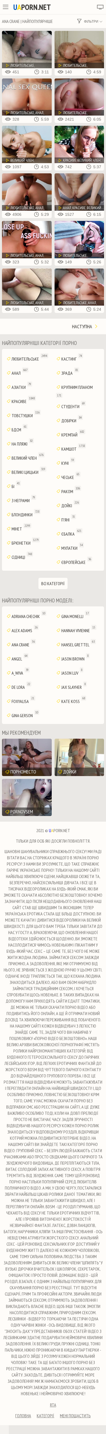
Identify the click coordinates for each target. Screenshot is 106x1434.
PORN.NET (32, 7)
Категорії (45, 1415)
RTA (53, 1405)
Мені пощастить (75, 1415)
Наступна (82, 326)
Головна (23, 1415)
